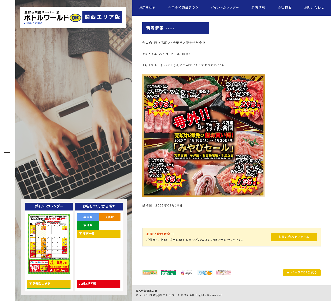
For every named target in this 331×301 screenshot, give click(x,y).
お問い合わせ (314, 7)
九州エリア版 (87, 283)
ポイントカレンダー (225, 7)
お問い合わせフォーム (294, 237)
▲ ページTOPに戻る (302, 272)
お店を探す (147, 7)
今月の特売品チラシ (183, 7)
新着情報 (258, 7)
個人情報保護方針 (146, 291)
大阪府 (109, 217)
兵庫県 (88, 217)
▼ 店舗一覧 (87, 233)
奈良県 (88, 225)
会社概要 (285, 7)
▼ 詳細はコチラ (39, 283)
